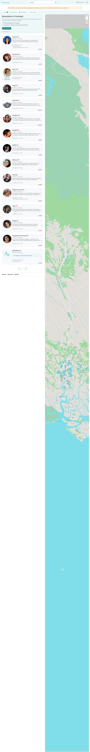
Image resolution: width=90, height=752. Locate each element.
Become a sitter (80, 2)
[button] (71, 364)
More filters (33, 12)
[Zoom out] (87, 19)
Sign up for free (6, 28)
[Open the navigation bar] (87, 2)
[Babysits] (6, 2)
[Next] (26, 268)
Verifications (23, 12)
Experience (14, 12)
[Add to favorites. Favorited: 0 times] (40, 37)
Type (6, 12)
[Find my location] (87, 22)
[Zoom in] (87, 16)
